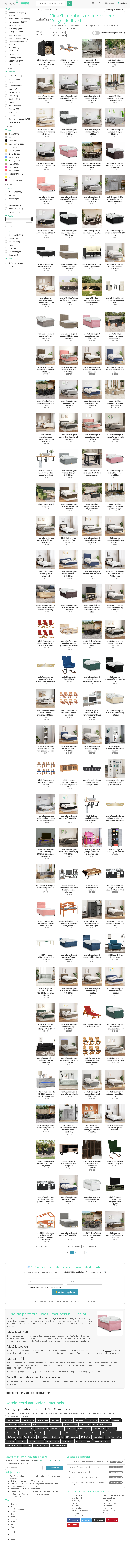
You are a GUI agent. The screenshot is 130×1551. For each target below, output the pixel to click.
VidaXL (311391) (15, 192)
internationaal (34, 1489)
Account (110, 3)
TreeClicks (14, 1476)
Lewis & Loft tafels (70, 1424)
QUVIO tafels (85, 1424)
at (11, 1542)
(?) (124, 32)
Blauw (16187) (14, 157)
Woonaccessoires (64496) (19, 18)
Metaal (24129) (15, 92)
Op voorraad (14, 266)
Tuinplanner (107, 1505)
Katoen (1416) (14, 102)
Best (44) (12, 195)
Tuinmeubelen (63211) (18, 22)
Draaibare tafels (28, 1420)
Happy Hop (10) (15, 205)
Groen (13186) (14, 160)
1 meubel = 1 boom (111, 1503)
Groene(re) (25, 3)
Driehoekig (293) (15, 248)
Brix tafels (27, 1445)
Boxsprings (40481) (16, 28)
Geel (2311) (13, 177)
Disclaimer (76, 1503)
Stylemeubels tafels (14, 1445)
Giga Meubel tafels (40, 1424)
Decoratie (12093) (16, 61)
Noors (12, 1516)
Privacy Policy (77, 1515)
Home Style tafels (52, 1433)
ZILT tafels (111, 1429)
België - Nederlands (18, 1509)
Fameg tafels (104, 1420)
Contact (106, 1513)
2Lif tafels (10, 1441)
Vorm (9, 231)
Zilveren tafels (12, 1433)
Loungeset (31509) (16, 32)
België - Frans (15, 1511)
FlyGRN (13, 1481)
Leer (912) (13, 116)
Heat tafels (55, 1420)
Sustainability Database (20, 1494)
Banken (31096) (15, 35)
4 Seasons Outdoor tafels (111, 1433)
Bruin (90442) (14, 134)
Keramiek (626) (15, 122)
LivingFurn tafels (98, 1429)
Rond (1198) (14, 238)
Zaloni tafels (21, 1441)
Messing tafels (98, 1437)
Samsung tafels (55, 1424)
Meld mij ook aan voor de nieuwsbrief (45, 1287)
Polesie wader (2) (16, 208)
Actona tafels (11, 1429)
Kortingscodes (109, 1500)
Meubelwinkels (78, 1508)
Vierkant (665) (14, 241)
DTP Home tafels (72, 1437)
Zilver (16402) (14, 154)
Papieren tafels (42, 1420)
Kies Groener (15, 1486)
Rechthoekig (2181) (16, 235)
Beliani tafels (92, 1420)
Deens (13, 1539)
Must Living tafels (52, 1441)
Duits (12, 1527)
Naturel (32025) (15, 150)
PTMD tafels (85, 1437)
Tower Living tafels (41, 1445)
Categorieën (12, 9)
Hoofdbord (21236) (16, 47)
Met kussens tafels (25, 1429)
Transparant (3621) (16, 174)
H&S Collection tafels (83, 1441)
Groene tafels (80, 1433)
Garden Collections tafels (102, 1424)
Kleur (9, 130)
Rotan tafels (70, 1429)
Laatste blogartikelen (79, 1456)
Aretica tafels (11, 1424)
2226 (87, 1252)
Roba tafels (39, 1433)
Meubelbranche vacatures (113, 1495)
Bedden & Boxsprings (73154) (17, 13)
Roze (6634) (13, 167)
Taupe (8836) (14, 164)
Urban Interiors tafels (102, 1441)
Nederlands (15, 1504)
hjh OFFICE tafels (84, 1429)
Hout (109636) (14, 79)
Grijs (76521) (14, 137)
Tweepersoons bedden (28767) (18, 42)
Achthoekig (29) (15, 251)
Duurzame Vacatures (19, 1489)
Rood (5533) (14, 170)
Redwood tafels (57, 1429)
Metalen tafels (94, 1433)
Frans (12, 1506)
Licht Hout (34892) (16, 144)
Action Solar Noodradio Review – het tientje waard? (95, 1483)
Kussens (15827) (15, 54)
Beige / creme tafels (114, 1437)
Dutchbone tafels (42, 1429)
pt (11, 1529)
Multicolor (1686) (15, 180)
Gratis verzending (16, 263)
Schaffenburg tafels (14, 1437)
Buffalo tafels (67, 1420)
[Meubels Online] (38, 10)
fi (10, 1534)
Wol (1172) (13, 112)
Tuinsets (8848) (15, 64)
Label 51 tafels (67, 1433)
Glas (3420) (13, 95)
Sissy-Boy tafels (57, 1437)
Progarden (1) (14, 212)
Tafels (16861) (14, 51)
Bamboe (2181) (15, 99)
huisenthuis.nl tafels (36, 1441)
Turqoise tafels (29, 1437)
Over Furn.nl (77, 1498)
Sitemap (75, 1505)
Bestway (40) (14, 199)
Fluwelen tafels (24, 1424)
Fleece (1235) (14, 109)
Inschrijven (54, 1467)
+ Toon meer (9, 68)
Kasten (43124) (15, 25)
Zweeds (13, 1519)
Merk (9, 188)
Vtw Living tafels (25, 1433)
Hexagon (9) (14, 255)
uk (11, 1537)
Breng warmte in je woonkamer (95, 1472)
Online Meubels (78, 1495)
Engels (13, 1532)
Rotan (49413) (14, 82)
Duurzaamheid (109, 1498)
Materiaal (11, 72)
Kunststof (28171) (16, 89)
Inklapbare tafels (13, 1420)
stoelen (22, 1346)
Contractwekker (16, 1491)
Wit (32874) (13, 147)
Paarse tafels (79, 1420)
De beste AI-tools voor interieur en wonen (95, 1467)
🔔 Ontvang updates (65, 1292)
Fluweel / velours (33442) (19, 85)
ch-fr (12, 1524)
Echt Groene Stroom (18, 1484)
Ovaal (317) (13, 245)
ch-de (12, 1522)
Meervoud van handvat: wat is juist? (95, 1477)
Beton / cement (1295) (18, 105)
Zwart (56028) (14, 140)
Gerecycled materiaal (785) (19, 119)
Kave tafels (116, 1420)
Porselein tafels (67, 1441)
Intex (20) (12, 202)
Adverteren (107, 1508)
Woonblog (76, 1500)
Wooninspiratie (109, 1510)
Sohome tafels (43, 1437)
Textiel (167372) (15, 76)
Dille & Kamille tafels (58, 1445)
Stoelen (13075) (15, 57)
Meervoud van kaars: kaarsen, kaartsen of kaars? (95, 1462)
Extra (9, 259)
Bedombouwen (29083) (18, 38)
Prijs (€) (10, 216)
